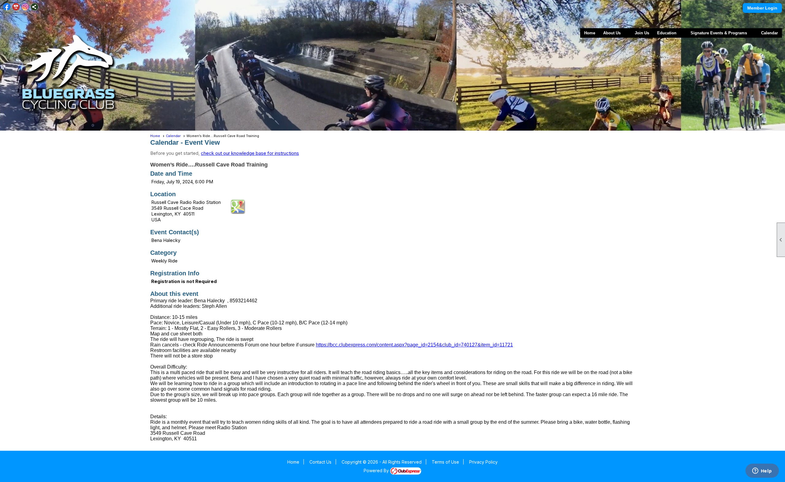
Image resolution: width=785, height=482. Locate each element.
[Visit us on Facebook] (7, 7)
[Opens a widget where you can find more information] (762, 471)
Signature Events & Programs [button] (719, 33)
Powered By (377, 470)
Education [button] (666, 33)
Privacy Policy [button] (483, 462)
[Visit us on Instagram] (25, 7)
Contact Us (320, 462)
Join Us (642, 33)
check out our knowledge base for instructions (250, 153)
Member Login (762, 8)
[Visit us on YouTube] (16, 7)
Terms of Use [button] (445, 462)
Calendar (769, 33)
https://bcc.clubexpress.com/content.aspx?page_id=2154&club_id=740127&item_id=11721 (414, 344)
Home (589, 33)
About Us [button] (612, 33)
